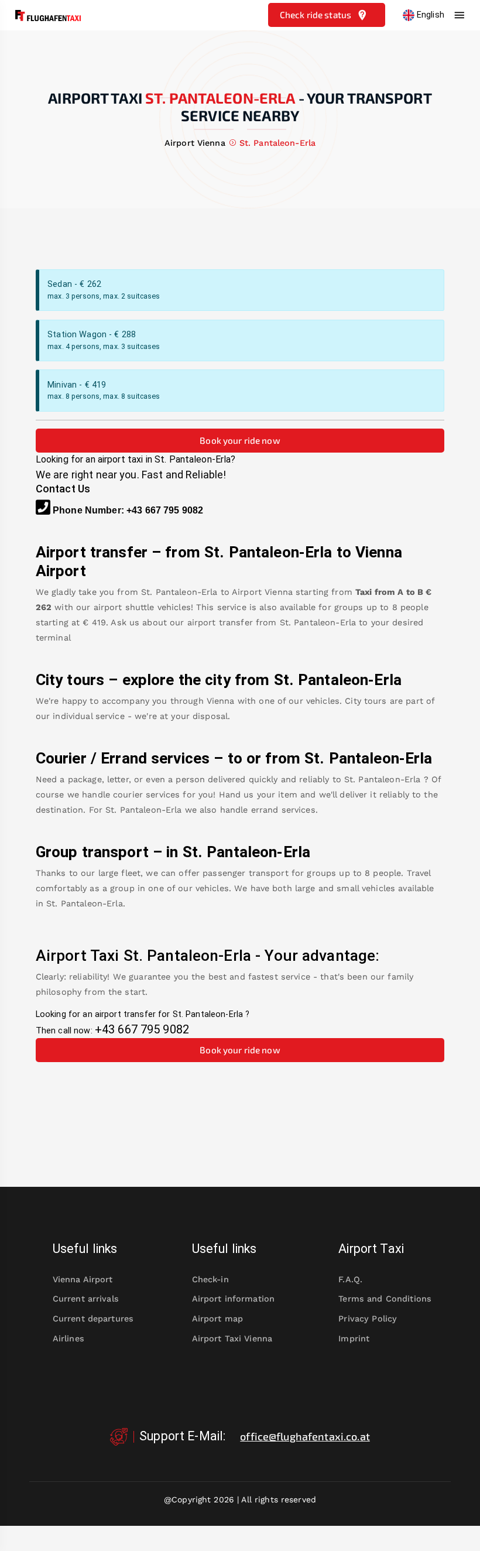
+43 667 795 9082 (164, 510)
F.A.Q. (350, 1279)
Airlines (68, 1338)
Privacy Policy (367, 1318)
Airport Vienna (262, 592)
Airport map (218, 1318)
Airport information (233, 1298)
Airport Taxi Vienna (232, 1338)
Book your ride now (240, 440)
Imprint (353, 1338)
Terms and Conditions (384, 1298)
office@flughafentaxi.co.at (305, 1436)
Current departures (93, 1318)
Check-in (210, 1279)
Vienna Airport (83, 1279)
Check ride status (315, 14)
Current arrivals (86, 1298)
